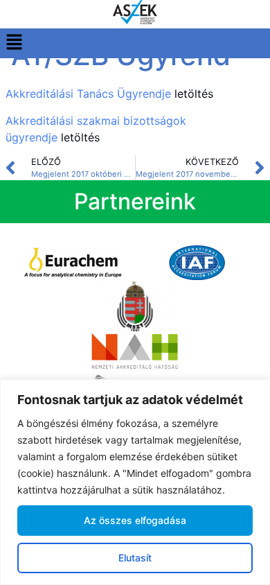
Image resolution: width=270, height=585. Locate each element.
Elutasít (135, 558)
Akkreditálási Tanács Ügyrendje (88, 94)
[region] (135, 482)
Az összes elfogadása (135, 520)
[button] (14, 43)
